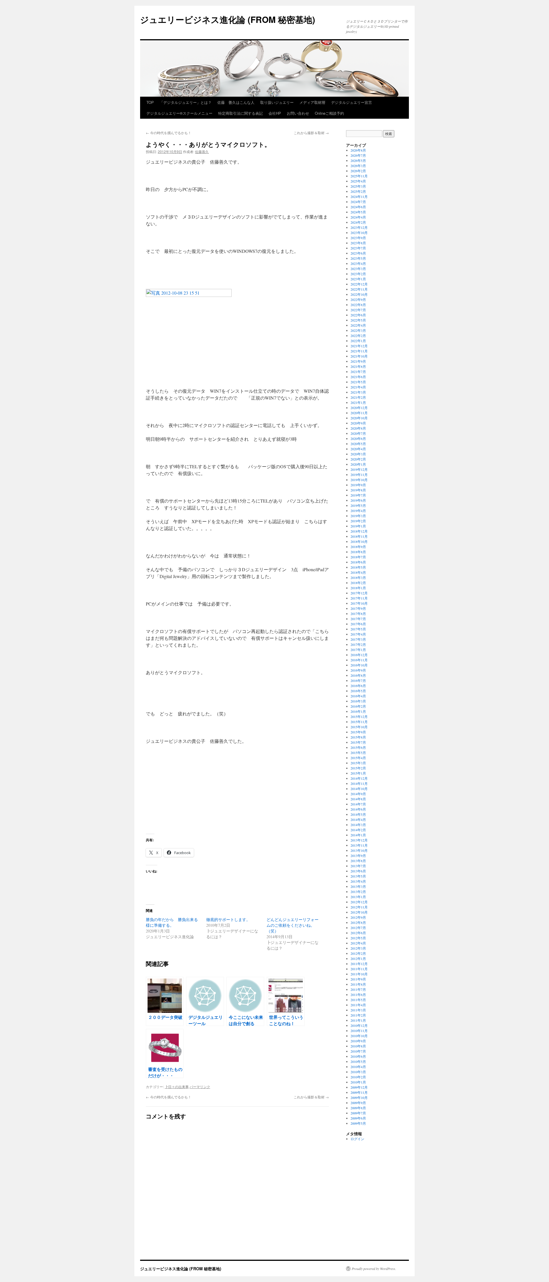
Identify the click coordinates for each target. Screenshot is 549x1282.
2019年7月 (358, 495)
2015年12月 (359, 716)
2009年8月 (358, 1108)
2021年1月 (358, 402)
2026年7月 (358, 155)
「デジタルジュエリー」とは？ (186, 102)
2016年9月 (358, 670)
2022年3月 (358, 330)
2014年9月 (358, 793)
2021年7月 (358, 371)
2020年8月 (358, 428)
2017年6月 (358, 624)
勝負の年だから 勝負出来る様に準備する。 (172, 922)
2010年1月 (358, 1082)
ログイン (357, 1138)
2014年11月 (359, 783)
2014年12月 (359, 778)
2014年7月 (358, 804)
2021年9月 (358, 361)
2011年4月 (358, 1005)
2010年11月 (359, 1030)
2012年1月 (358, 958)
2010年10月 (359, 1035)
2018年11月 (359, 536)
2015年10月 (359, 727)
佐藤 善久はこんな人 (235, 102)
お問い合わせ (298, 113)
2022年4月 (358, 325)
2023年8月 (358, 243)
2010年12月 (359, 1025)
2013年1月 (358, 896)
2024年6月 (358, 207)
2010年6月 (358, 1056)
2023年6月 (358, 253)
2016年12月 (359, 654)
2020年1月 (358, 464)
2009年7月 (358, 1113)
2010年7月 (358, 1051)
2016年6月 (358, 685)
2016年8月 (358, 675)
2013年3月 (358, 886)
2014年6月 (358, 809)
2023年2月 (358, 273)
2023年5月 (358, 258)
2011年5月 (358, 999)
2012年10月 (359, 912)
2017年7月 (358, 618)
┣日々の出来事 (177, 1086)
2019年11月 (359, 474)
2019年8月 (358, 490)
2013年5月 (358, 876)
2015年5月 (358, 752)
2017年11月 (359, 598)
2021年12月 (359, 346)
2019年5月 (358, 505)
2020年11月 (359, 412)
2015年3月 (358, 763)
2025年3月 (358, 186)
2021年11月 (359, 351)
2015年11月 (359, 721)
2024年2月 (358, 222)
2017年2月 (358, 644)
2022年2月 (358, 335)
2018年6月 (358, 562)
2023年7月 (358, 248)
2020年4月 (358, 448)
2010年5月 (358, 1061)
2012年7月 (358, 927)
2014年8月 (358, 799)
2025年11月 (359, 176)
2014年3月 (358, 824)
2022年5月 (358, 320)
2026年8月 (358, 150)
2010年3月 (358, 1071)
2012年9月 (358, 917)
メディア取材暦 (312, 102)
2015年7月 (358, 742)
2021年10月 (359, 356)
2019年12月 (359, 469)
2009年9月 (358, 1102)
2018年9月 (358, 546)
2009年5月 (358, 1123)
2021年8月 (358, 366)
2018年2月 (358, 582)
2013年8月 (358, 860)
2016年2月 (358, 706)
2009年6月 (358, 1118)
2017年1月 (358, 649)
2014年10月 (359, 788)
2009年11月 (359, 1092)
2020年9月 (358, 423)
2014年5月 (358, 814)
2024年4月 (358, 217)
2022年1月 (358, 340)
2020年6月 (358, 438)
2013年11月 (359, 845)
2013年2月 (358, 891)
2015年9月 (358, 732)
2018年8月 (358, 551)
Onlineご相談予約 (329, 113)
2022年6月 (358, 315)
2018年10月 (359, 541)
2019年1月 (358, 526)
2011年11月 (359, 969)
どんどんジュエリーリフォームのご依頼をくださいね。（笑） (292, 925)
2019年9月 (358, 485)
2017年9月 (358, 608)
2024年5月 (358, 212)
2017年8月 (358, 613)
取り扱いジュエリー (277, 102)
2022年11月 (359, 289)
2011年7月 (358, 989)
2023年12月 (359, 227)
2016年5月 (358, 690)
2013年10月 (359, 850)
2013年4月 (358, 881)
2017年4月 (358, 634)
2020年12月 (359, 407)
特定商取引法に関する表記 (240, 113)
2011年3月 (358, 1010)
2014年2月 (358, 829)
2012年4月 (358, 943)
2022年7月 (358, 309)
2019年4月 (358, 510)
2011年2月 (358, 1015)
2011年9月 (358, 979)
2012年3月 (358, 948)
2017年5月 (358, 629)
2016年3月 (358, 701)
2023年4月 (358, 263)
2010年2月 (358, 1077)
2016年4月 (358, 696)
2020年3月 (358, 454)
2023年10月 (359, 232)
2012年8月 (358, 922)
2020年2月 (358, 459)
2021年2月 (358, 397)
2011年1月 (358, 1020)
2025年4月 (358, 181)
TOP (150, 102)
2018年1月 (358, 588)
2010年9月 (358, 1041)
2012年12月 (359, 902)
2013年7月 (358, 866)
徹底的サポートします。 (228, 919)
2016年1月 (358, 711)
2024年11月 (359, 196)
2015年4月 (358, 757)
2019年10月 (359, 479)
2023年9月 (358, 237)
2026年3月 (358, 165)
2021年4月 (358, 387)
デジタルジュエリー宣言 (351, 102)
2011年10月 (359, 974)
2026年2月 (358, 170)
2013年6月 (358, 871)
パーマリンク (200, 1086)
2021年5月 (358, 382)
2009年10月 (359, 1097)
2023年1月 (358, 279)
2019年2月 (358, 521)
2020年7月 (358, 433)
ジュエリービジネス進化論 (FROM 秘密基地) (227, 19)
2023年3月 (358, 268)
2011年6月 (358, 994)
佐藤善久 (202, 151)
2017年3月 (358, 639)
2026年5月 (358, 160)
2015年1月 (358, 773)
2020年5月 (358, 443)
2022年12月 (359, 284)
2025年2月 (358, 191)
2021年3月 (358, 392)
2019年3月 (358, 515)
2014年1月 (358, 835)
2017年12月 (359, 593)
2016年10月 (359, 665)
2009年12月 (359, 1087)
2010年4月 (358, 1066)
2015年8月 (358, 737)
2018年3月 (358, 577)
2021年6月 (358, 376)
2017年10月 (359, 603)
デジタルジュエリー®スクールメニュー (179, 113)
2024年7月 (358, 201)
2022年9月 (358, 299)
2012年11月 (359, 907)
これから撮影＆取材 (311, 132)
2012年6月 (358, 932)
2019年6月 (358, 500)
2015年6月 (358, 747)
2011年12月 (359, 963)
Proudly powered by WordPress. (374, 1268)
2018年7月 (358, 557)
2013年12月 (359, 840)
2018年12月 (359, 531)
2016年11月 (359, 660)
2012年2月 (358, 953)
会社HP (274, 113)
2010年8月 (358, 1046)
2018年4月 (358, 572)
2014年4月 (358, 819)
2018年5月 (358, 567)
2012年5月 (358, 938)
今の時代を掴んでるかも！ (168, 132)
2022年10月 (359, 294)
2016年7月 (358, 680)
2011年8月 (358, 984)
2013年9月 (358, 855)
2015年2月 (358, 768)
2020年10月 (359, 418)
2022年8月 (358, 304)
